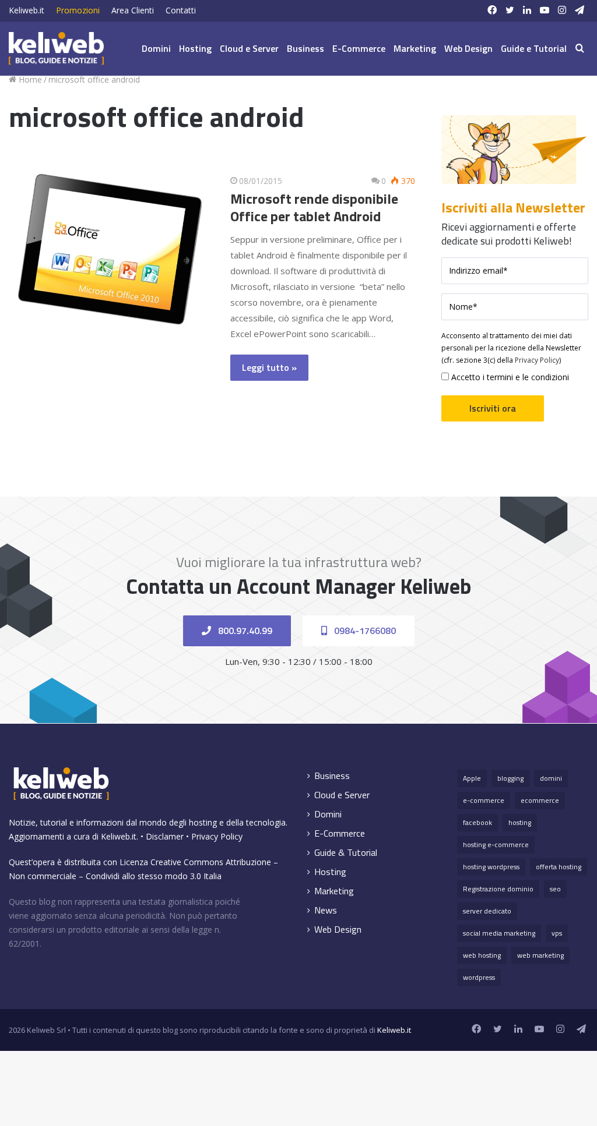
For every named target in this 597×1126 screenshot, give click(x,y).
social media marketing (499, 933)
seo (555, 888)
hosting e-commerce (496, 844)
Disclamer (165, 836)
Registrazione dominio (498, 888)
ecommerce (540, 800)
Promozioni (78, 10)
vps (557, 933)
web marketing (540, 955)
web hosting (482, 955)
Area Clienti (132, 10)
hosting (519, 822)
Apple (472, 778)
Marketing (415, 48)
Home (29, 79)
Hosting (195, 48)
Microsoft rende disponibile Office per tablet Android (314, 207)
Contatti (181, 10)
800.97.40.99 (244, 631)
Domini (156, 48)
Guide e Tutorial (534, 48)
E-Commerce (358, 48)
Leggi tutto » (269, 367)
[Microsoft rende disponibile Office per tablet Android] (110, 249)
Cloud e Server (249, 48)
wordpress (479, 977)
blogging (510, 778)
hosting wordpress (491, 866)
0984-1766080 (364, 631)
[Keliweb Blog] (56, 48)
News (325, 910)
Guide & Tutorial (345, 853)
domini (551, 778)
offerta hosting (558, 866)
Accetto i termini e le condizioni (509, 377)
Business (305, 48)
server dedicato (487, 910)
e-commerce (483, 800)
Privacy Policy (537, 360)
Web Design (468, 48)
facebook (477, 822)
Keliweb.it (26, 10)
